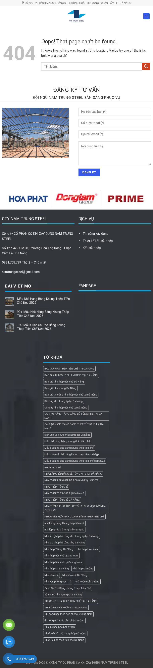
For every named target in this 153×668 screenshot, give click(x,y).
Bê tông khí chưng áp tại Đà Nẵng (63, 401)
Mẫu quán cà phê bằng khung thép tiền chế (69, 447)
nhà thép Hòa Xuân (88, 549)
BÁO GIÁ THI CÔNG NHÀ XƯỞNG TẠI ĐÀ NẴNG (71, 375)
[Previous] (5, 198)
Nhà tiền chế (51, 575)
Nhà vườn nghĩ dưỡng (87, 581)
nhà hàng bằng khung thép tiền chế (64, 523)
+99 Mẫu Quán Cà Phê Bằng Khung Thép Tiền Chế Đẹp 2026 (41, 327)
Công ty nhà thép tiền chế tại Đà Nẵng (65, 407)
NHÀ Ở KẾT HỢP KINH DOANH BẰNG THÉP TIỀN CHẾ (74, 516)
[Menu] (146, 16)
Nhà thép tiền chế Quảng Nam (61, 555)
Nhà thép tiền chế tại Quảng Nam (63, 562)
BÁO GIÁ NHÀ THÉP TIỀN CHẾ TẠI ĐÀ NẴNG (69, 368)
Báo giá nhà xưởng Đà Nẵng (60, 388)
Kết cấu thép (92, 248)
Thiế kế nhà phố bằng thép (59, 626)
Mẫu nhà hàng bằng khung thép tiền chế (67, 441)
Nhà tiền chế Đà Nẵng (74, 575)
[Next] (148, 198)
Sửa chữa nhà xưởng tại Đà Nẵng (63, 594)
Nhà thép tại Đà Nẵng (56, 568)
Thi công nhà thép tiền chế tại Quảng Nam (68, 613)
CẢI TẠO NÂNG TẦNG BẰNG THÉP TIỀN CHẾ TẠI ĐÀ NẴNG (74, 426)
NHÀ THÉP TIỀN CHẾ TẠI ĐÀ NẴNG (64, 493)
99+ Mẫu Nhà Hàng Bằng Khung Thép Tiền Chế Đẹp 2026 (43, 314)
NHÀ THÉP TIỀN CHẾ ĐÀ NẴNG (62, 499)
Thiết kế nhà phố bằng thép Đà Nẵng (65, 633)
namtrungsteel (52, 467)
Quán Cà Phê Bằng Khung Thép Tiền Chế (67, 588)
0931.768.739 (11, 262)
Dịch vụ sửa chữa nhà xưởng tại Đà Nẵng (67, 434)
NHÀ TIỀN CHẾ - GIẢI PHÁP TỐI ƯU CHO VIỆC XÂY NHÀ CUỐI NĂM (75, 508)
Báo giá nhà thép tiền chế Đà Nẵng (64, 381)
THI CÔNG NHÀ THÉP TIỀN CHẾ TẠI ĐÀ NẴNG (70, 601)
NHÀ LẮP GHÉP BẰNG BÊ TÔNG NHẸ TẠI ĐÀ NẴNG (73, 473)
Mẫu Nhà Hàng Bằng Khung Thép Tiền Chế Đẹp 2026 (43, 301)
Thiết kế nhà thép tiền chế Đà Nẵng (64, 639)
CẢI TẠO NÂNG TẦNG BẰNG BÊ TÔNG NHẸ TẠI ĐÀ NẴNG (73, 415)
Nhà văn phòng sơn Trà (57, 581)
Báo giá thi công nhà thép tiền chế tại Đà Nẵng (70, 394)
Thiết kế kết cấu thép (98, 241)
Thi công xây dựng (95, 234)
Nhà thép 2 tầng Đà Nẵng (58, 549)
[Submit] (146, 66)
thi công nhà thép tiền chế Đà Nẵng (64, 620)
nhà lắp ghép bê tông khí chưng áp (64, 529)
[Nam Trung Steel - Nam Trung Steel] (76, 16)
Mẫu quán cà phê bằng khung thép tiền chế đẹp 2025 (74, 460)
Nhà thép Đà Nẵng (83, 568)
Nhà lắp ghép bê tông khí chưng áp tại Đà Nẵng (71, 536)
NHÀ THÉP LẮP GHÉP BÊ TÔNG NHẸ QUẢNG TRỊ (71, 480)
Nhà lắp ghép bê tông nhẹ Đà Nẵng (64, 542)
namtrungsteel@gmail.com (21, 272)
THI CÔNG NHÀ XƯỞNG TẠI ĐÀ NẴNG (65, 607)
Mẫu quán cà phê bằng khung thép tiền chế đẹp (71, 454)
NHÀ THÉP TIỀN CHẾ (56, 486)
